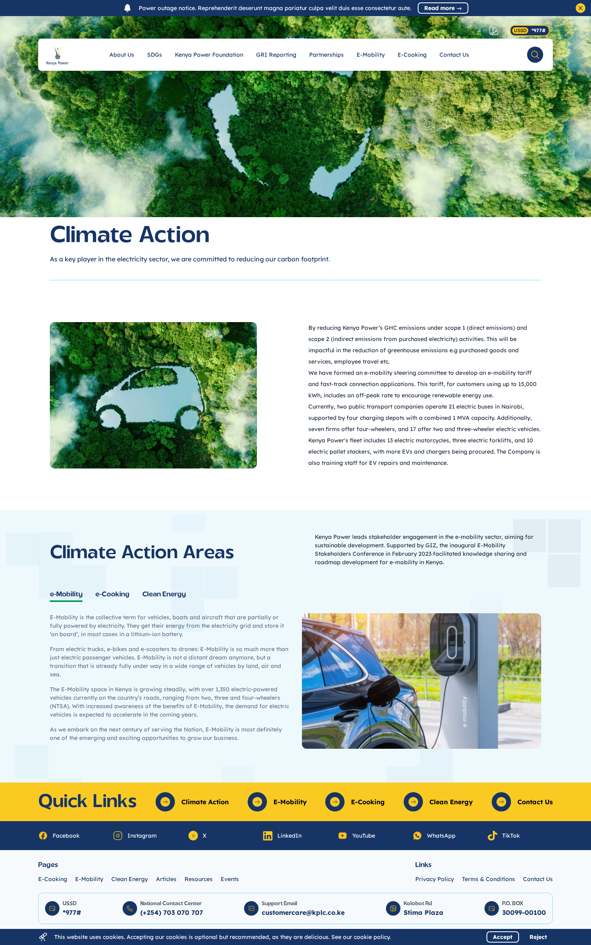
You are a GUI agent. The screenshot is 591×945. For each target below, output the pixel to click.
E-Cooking (412, 54)
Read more (443, 8)
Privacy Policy (434, 879)
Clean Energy (164, 594)
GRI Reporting (276, 54)
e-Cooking (112, 594)
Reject (538, 937)
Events (230, 879)
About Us (121, 54)
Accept (503, 937)
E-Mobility (371, 54)
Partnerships (326, 54)
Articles (166, 879)
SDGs (154, 54)
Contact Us (454, 54)
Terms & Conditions (488, 879)
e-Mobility (66, 594)
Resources (199, 879)
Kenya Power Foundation (209, 54)
